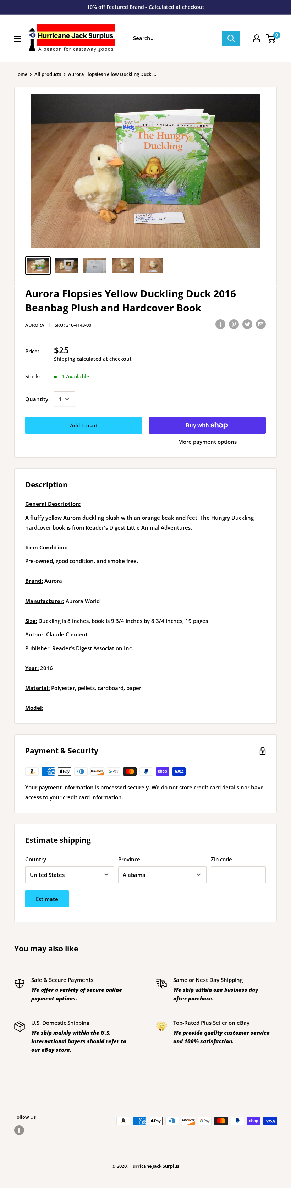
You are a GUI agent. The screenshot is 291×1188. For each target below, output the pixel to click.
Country (35, 859)
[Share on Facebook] (220, 324)
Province (129, 859)
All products (47, 74)
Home (20, 74)
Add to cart (84, 425)
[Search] (231, 38)
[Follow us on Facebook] (19, 1130)
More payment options (207, 441)
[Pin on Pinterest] (234, 324)
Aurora (34, 325)
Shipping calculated (77, 358)
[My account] (256, 38)
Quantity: (37, 399)
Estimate (47, 898)
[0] (271, 38)
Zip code (221, 859)
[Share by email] (261, 324)
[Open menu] (17, 39)
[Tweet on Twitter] (247, 324)
